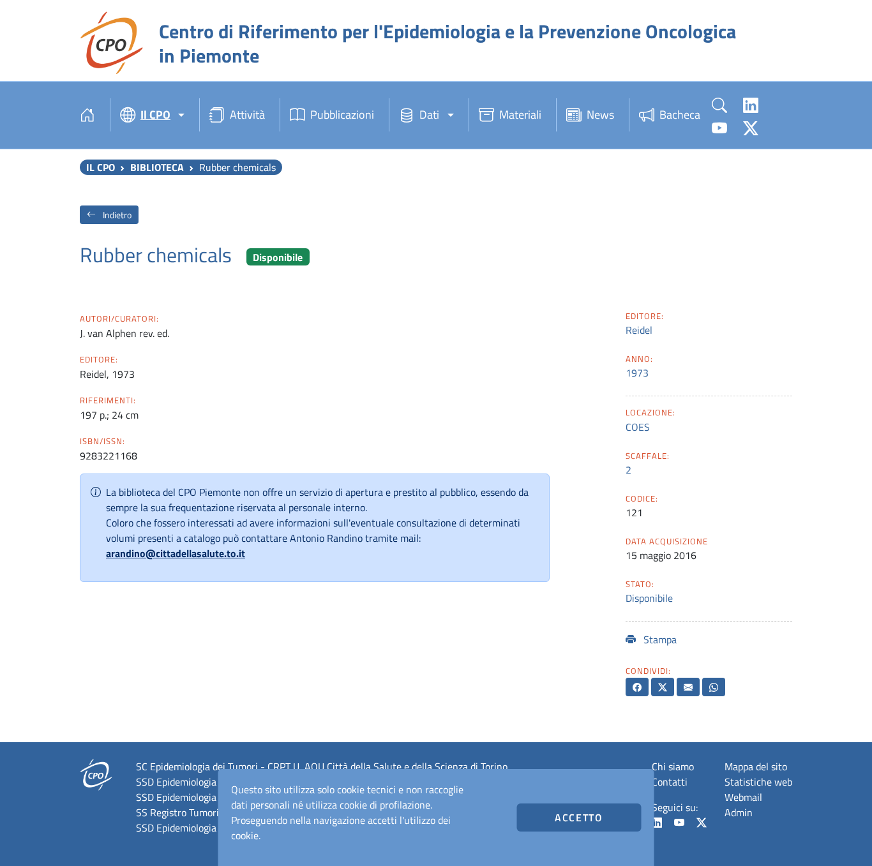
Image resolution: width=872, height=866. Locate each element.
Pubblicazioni (342, 114)
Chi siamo (673, 766)
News (600, 114)
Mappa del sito (756, 766)
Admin (739, 812)
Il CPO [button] (155, 114)
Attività (247, 114)
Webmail (743, 797)
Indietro (116, 214)
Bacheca (679, 114)
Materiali (520, 114)
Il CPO (100, 167)
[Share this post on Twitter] (662, 687)
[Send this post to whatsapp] (713, 687)
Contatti (670, 781)
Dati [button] (429, 114)
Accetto (579, 817)
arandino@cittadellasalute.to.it (175, 553)
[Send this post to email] (688, 687)
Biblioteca (157, 167)
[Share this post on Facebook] (637, 687)
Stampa (659, 639)
